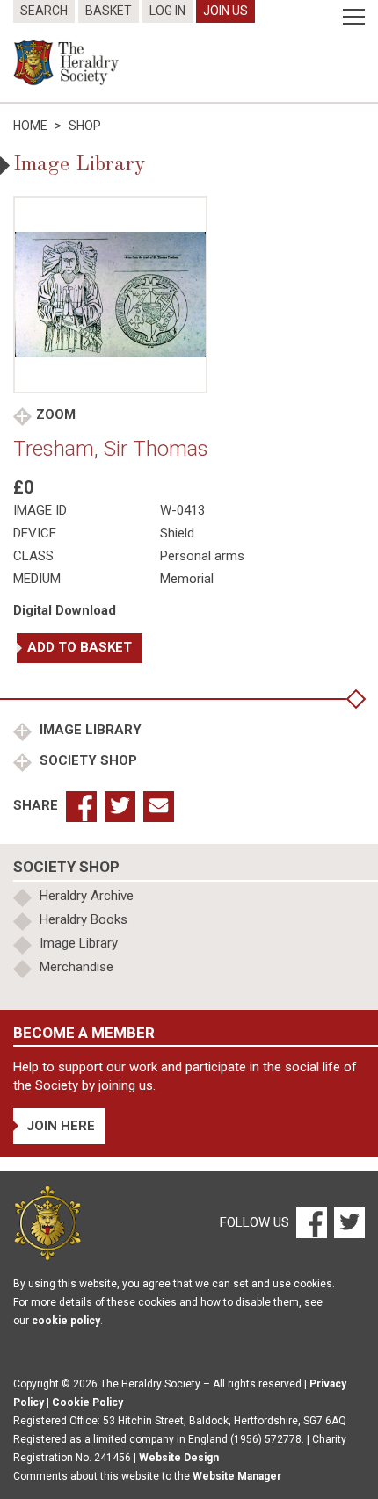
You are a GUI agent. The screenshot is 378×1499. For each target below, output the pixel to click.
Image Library (89, 730)
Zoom (56, 414)
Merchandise (76, 967)
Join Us (225, 11)
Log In (167, 11)
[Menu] (354, 17)
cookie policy (66, 1321)
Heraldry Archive (87, 896)
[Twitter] (347, 1221)
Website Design (179, 1458)
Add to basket (79, 647)
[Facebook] (311, 1221)
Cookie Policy (87, 1402)
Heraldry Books (83, 919)
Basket (108, 11)
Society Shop (86, 760)
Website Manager (237, 1476)
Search (44, 11)
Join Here (60, 1126)
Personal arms (202, 556)
